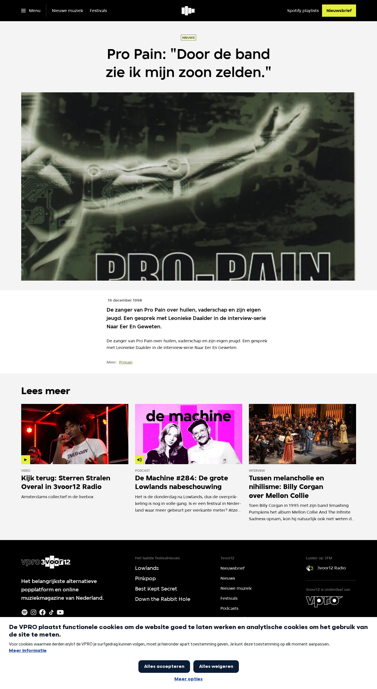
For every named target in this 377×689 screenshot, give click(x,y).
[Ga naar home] (188, 10)
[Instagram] (33, 612)
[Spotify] (24, 612)
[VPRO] (324, 601)
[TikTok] (51, 612)
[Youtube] (60, 612)
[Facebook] (42, 612)
